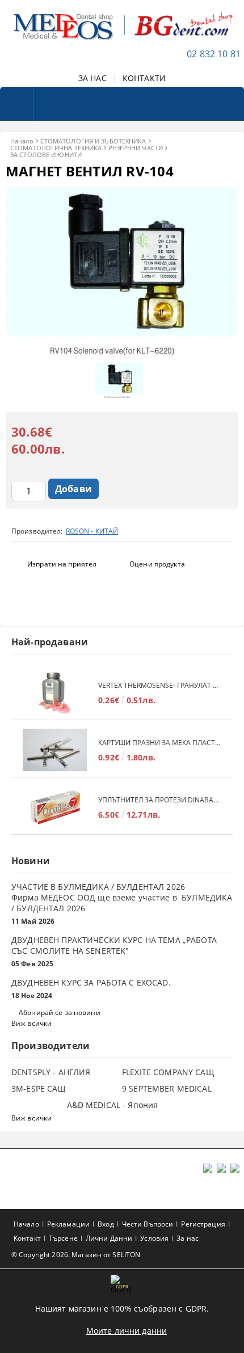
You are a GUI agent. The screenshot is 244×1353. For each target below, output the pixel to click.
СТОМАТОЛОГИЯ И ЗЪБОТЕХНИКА (93, 141)
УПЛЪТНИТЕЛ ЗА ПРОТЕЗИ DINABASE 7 (159, 800)
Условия (154, 1238)
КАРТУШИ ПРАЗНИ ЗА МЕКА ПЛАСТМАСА (159, 742)
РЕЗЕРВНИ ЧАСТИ (135, 147)
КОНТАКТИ (144, 78)
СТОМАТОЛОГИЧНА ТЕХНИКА (56, 147)
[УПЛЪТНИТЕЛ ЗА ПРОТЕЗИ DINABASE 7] (54, 807)
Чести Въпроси (148, 1224)
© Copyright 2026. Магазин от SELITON (75, 1254)
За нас (187, 1238)
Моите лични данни (126, 1330)
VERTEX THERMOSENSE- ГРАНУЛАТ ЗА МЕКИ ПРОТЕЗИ (159, 685)
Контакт (27, 1238)
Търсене (63, 1238)
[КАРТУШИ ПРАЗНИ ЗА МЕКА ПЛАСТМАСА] (54, 750)
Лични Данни (109, 1238)
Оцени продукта (157, 564)
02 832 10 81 (214, 54)
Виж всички (31, 1023)
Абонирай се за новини (59, 1012)
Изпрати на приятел (61, 564)
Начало (21, 141)
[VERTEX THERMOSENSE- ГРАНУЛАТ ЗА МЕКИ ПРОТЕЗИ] (54, 692)
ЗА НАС (92, 78)
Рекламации (68, 1224)
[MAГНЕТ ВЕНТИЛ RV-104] (122, 351)
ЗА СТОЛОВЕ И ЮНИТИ (46, 154)
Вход (105, 1224)
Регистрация (203, 1224)
